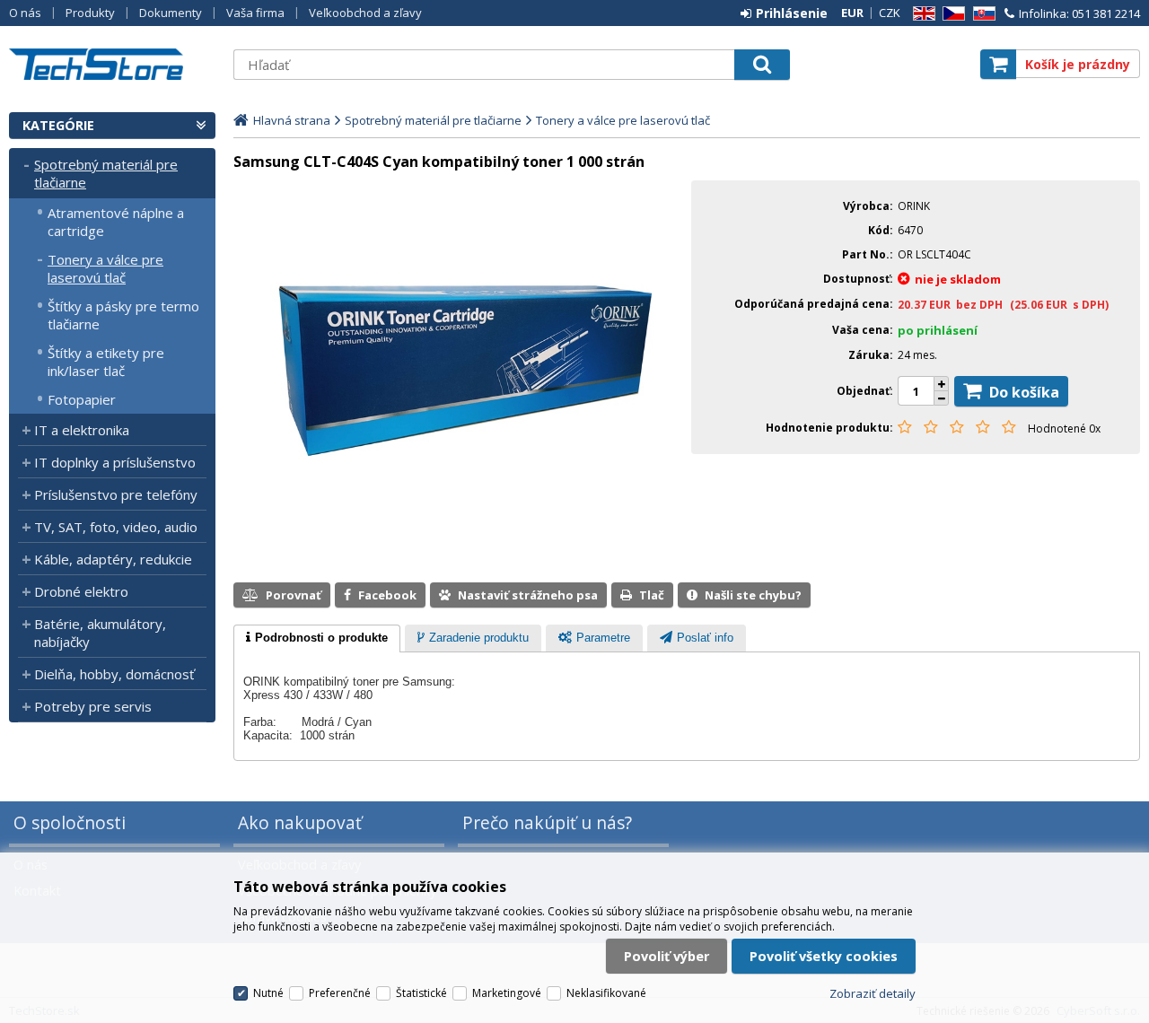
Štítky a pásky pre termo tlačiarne (123, 315)
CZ (950, 14)
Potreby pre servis (93, 706)
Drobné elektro (81, 591)
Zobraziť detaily (872, 993)
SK (981, 14)
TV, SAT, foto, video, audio (115, 527)
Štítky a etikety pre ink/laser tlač (106, 362)
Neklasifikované (606, 993)
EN (921, 14)
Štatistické (421, 993)
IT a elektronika (81, 430)
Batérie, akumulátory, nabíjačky (100, 633)
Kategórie (58, 125)
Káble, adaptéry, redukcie (113, 559)
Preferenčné (340, 993)
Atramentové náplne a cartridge (116, 222)
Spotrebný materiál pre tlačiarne (106, 173)
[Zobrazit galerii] (457, 549)
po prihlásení (938, 330)
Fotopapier (82, 399)
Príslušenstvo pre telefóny (115, 494)
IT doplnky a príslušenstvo (115, 462)
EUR (852, 12)
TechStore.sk (112, 64)
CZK (889, 12)
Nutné (268, 993)
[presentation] (316, 638)
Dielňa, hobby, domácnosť (114, 674)
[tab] (316, 639)
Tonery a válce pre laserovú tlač (105, 268)
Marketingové (506, 993)
